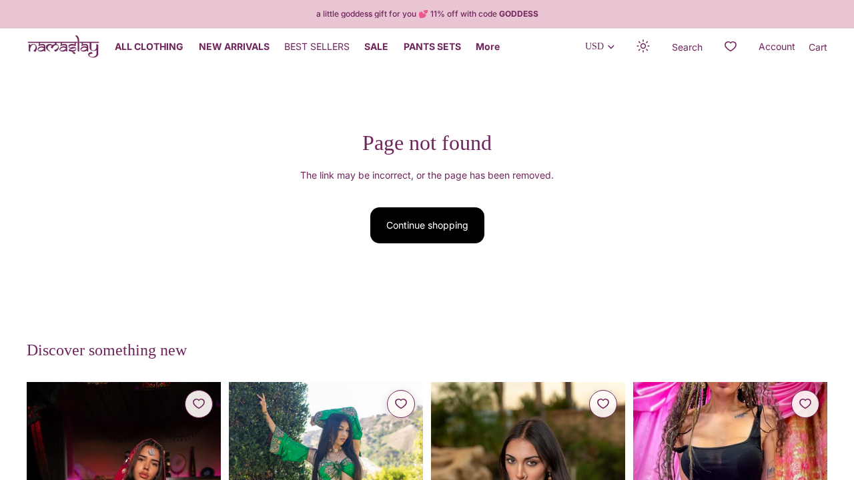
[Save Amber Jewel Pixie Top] (603, 404)
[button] (644, 46)
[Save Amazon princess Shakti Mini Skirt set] (401, 404)
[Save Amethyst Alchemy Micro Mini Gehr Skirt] (805, 404)
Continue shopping (427, 225)
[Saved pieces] (730, 46)
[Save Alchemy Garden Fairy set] (199, 404)
